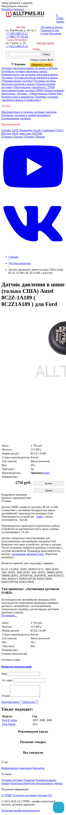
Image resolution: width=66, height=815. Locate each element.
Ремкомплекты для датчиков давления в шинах (29, 74)
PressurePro (26, 130)
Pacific (37, 130)
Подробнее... (9, 615)
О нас (55, 30)
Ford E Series (9, 720)
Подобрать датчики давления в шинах (24, 71)
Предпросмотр (10, 701)
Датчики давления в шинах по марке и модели (29, 68)
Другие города (45, 43)
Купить (48, 483)
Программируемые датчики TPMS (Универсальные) (32, 90)
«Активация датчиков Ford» (27, 554)
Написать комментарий (16, 666)
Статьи (44, 33)
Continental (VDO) (52, 130)
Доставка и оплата (51, 27)
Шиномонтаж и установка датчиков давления (28, 111)
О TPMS (59, 17)
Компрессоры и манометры (17, 96)
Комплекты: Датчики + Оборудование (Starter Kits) (31, 93)
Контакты (55, 33)
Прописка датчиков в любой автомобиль (26, 115)
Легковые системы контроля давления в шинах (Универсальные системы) (29, 79)
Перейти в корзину (12, 9)
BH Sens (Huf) (9, 133)
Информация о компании (16, 768)
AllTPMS (37, 133)
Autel (22, 133)
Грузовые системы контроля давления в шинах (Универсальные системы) (28, 84)
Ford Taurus (8, 724)
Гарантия (46, 30)
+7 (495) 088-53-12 (17, 33)
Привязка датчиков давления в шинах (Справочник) (29, 98)
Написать (29, 701)
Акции (60, 21)
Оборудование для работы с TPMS (34, 87)
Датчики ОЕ (44, 795)
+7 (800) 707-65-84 (17, 36)
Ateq (28, 133)
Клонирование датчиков (16, 118)
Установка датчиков (24, 795)
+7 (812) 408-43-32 (17, 46)
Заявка (48, 490)
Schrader (6, 130)
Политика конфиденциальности (20, 810)
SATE (15, 130)
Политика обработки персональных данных (36, 783)
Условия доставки (12, 780)
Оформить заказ (44, 63)
